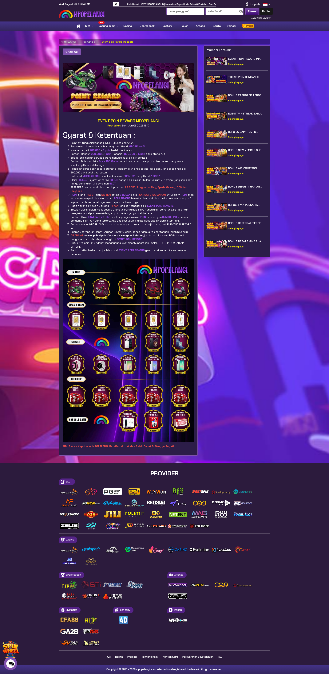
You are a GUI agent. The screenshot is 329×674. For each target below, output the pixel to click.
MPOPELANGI (68, 41)
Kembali (72, 52)
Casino (127, 26)
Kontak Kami (170, 656)
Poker (184, 26)
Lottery (167, 26)
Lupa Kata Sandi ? (260, 17)
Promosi (231, 26)
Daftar (266, 11)
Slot (87, 26)
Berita (217, 26)
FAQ (220, 656)
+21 (109, 656)
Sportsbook (147, 26)
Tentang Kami (149, 656)
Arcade (200, 26)
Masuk (252, 11)
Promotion (89, 41)
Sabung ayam (106, 26)
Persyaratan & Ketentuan (197, 656)
